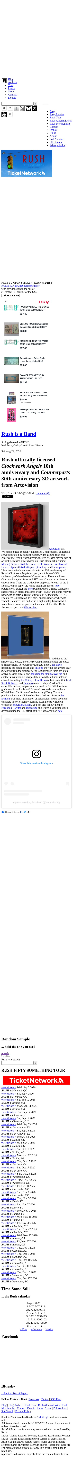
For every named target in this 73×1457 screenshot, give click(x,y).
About (53, 136)
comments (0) (43, 493)
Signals (13, 567)
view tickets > (8, 1087)
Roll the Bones (28, 564)
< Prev (23, 1329)
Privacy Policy (57, 145)
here (57, 585)
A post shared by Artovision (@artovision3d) (36, 802)
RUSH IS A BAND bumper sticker (20, 285)
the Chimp (26, 680)
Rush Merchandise (60, 123)
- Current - (36, 1329)
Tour (10, 85)
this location (30, 607)
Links (53, 132)
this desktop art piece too (32, 567)
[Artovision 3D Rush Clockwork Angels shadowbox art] (25, 548)
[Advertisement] (36, 38)
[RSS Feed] (10, 110)
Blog (10, 79)
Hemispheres (59, 567)
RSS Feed (55, 1399)
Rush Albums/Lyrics (61, 120)
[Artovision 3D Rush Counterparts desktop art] (25, 658)
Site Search (56, 142)
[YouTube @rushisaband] (4, 116)
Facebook (6, 707)
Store (11, 91)
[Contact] (10, 116)
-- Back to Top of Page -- (14, 1393)
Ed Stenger (44, 1417)
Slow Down (40, 680)
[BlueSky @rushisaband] (28, 110)
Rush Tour (55, 117)
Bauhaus (28, 683)
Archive (12, 82)
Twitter (17, 707)
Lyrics (11, 88)
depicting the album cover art (46, 673)
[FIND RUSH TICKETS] (26, 176)
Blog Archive (57, 114)
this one (39, 667)
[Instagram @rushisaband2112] (22, 110)
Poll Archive (56, 139)
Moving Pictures (10, 564)
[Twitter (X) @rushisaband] (34, 110)
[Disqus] (36, 900)
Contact (12, 94)
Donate (12, 97)
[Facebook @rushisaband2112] (16, 110)
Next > (49, 1329)
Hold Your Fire (46, 564)
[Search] (4, 110)
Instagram (31, 707)
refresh (5, 1053)
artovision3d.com (22, 704)
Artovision (54, 548)
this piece (57, 664)
